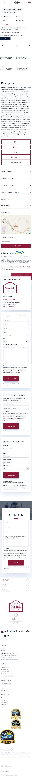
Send (16, 563)
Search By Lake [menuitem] (5, 669)
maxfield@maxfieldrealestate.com (15, 631)
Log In (5, 2)
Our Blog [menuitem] (3, 704)
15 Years (13, 449)
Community (5, 581)
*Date (4, 332)
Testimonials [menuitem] (4, 702)
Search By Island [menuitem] (5, 671)
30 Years (7, 449)
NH (12, 267)
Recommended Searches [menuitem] (7, 676)
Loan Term (5, 445)
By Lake (4, 586)
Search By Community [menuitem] (6, 674)
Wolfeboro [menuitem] (3, 686)
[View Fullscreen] (3, 223)
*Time (4, 338)
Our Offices (4, 651)
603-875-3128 (8, 657)
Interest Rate (6, 465)
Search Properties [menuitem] (5, 667)
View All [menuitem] (3, 690)
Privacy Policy (17, 372)
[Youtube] (5, 636)
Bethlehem (23, 267)
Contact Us (5, 306)
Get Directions (16, 246)
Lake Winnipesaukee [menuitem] (6, 683)
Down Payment (7, 459)
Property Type (6, 591)
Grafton (16, 267)
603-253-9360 (9, 299)
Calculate (11, 475)
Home (2, 267)
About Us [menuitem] (3, 698)
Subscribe (11, 426)
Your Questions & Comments (10, 344)
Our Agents (11, 306)
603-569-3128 (10, 653)
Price (4, 453)
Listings (8, 267)
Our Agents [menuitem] (4, 700)
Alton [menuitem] (2, 688)
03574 (28, 267)
